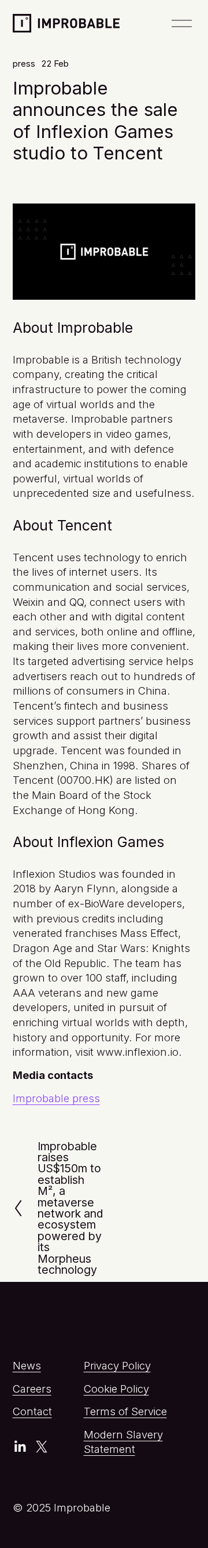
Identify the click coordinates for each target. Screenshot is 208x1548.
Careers (32, 1388)
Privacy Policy (117, 1365)
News (27, 1365)
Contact (32, 1411)
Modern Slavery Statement (123, 1442)
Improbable (56, 21)
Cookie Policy (116, 1388)
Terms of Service (125, 1411)
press (24, 63)
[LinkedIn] (20, 1446)
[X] (42, 1446)
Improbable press (56, 1098)
